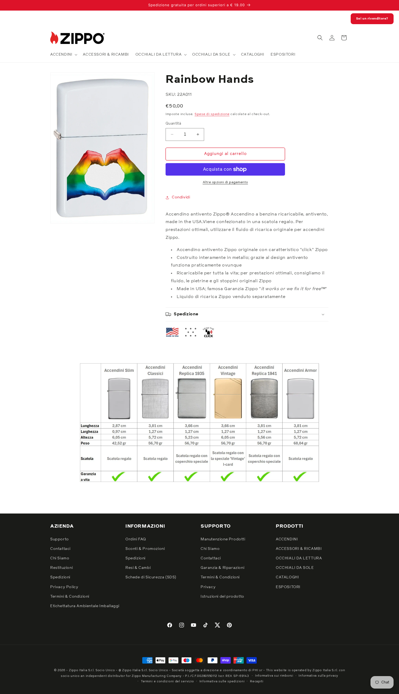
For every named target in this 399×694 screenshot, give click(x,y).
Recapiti (257, 681)
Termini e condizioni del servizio (167, 681)
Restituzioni (61, 568)
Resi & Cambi (138, 568)
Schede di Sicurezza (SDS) (150, 577)
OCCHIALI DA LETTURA (299, 558)
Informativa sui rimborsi (274, 675)
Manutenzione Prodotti (223, 539)
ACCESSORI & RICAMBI (299, 549)
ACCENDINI (287, 539)
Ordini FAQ (135, 539)
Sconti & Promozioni (145, 549)
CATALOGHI (287, 577)
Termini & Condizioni (69, 596)
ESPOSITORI (288, 587)
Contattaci (60, 549)
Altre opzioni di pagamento (225, 182)
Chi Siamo (59, 558)
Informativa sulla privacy (318, 675)
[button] (63, 54)
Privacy (208, 587)
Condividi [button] (181, 197)
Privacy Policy (64, 587)
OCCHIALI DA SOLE (295, 568)
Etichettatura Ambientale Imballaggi (84, 606)
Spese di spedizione (212, 114)
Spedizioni (60, 577)
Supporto (59, 539)
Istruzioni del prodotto (222, 596)
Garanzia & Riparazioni (222, 568)
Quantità (173, 123)
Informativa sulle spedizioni (222, 681)
